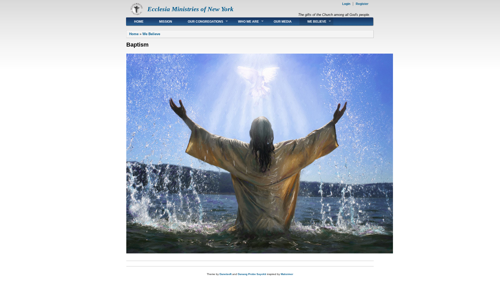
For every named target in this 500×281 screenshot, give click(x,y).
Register (362, 4)
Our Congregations (201, 21)
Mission (165, 21)
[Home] (136, 14)
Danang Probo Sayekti (252, 274)
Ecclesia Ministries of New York (190, 8)
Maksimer (287, 274)
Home (138, 21)
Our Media (283, 21)
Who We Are (244, 21)
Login (346, 4)
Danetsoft (226, 274)
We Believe (312, 21)
